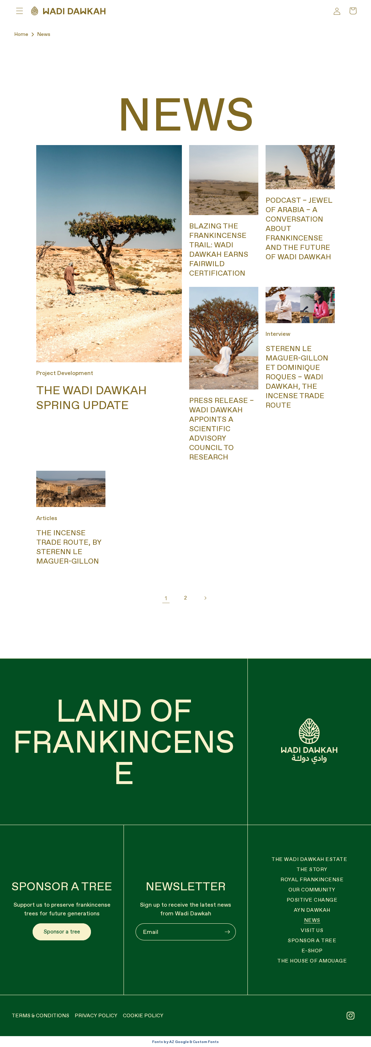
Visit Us (312, 930)
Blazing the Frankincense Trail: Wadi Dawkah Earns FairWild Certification (218, 249)
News (43, 34)
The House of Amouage (312, 960)
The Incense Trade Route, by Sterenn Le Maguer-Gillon (68, 547)
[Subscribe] (227, 931)
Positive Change (312, 899)
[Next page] (205, 598)
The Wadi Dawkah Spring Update (91, 398)
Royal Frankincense (311, 879)
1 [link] (166, 598)
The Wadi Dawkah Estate (309, 859)
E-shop (312, 950)
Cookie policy (143, 1015)
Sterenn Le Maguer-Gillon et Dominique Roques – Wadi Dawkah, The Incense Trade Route (297, 377)
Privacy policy (96, 1015)
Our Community (311, 889)
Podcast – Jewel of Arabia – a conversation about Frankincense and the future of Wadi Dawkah (299, 228)
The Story (312, 869)
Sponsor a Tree (312, 940)
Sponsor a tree (61, 931)
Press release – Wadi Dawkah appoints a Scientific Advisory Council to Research (221, 429)
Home (21, 34)
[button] (20, 11)
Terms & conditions (40, 1015)
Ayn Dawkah (312, 910)
